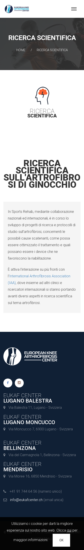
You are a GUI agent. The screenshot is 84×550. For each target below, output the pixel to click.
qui (69, 530)
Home (20, 50)
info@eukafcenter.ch (26, 500)
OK (61, 540)
